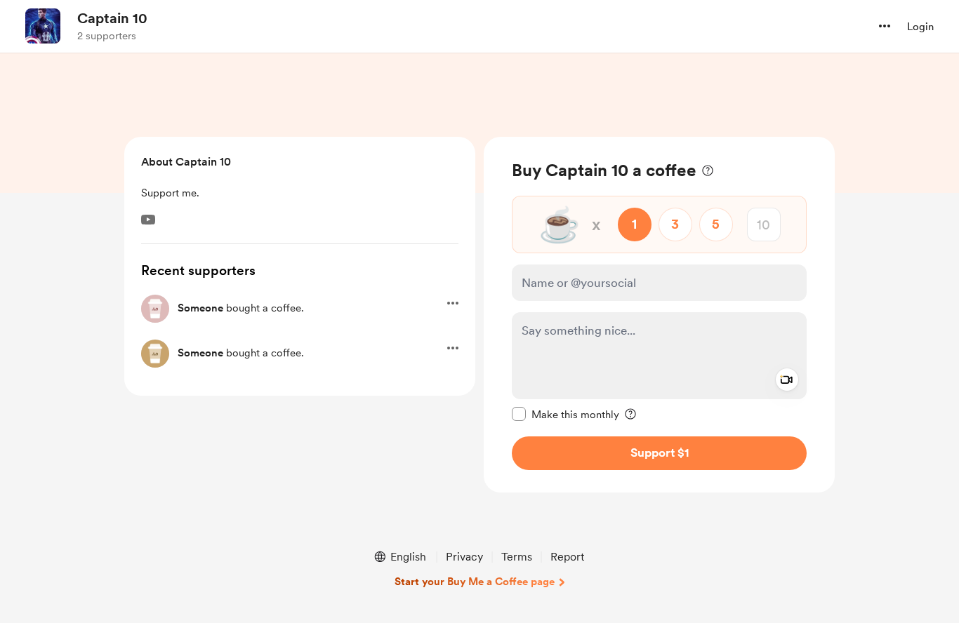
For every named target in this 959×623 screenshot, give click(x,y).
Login (920, 26)
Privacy (464, 556)
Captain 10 (112, 18)
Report (567, 556)
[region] (659, 315)
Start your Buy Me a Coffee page (475, 581)
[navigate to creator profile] (42, 25)
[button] (884, 26)
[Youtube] (148, 220)
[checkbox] (565, 414)
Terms (516, 556)
